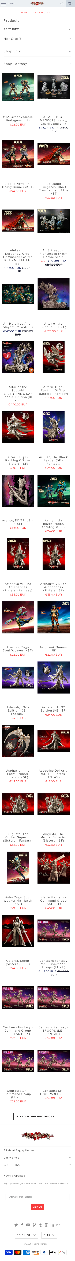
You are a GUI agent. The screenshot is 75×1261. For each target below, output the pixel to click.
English (24, 1235)
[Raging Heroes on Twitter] (16, 1225)
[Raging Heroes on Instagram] (46, 1225)
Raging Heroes (39, 1243)
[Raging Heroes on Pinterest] (34, 1225)
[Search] (62, 3)
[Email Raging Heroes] (58, 1225)
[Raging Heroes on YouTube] (28, 1225)
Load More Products (35, 1116)
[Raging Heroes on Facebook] (22, 1225)
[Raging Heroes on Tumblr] (40, 1225)
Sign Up (37, 1206)
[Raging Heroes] (37, 3)
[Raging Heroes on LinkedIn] (52, 1225)
